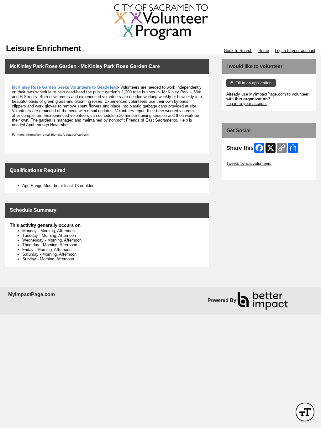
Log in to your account (295, 50)
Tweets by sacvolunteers (248, 163)
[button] (305, 412)
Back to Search (238, 50)
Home (263, 50)
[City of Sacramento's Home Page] (160, 22)
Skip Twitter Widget (243, 158)
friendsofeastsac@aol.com (70, 134)
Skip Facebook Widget (246, 172)
